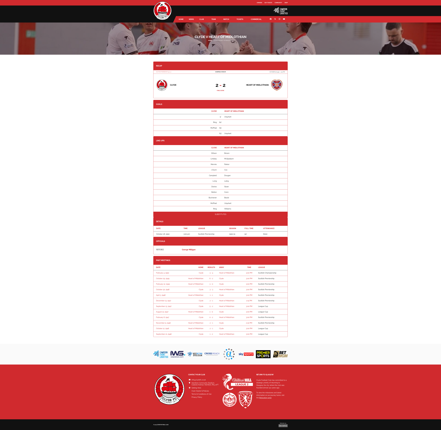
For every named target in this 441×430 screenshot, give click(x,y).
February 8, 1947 (162, 317)
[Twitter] (275, 19)
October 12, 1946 (162, 328)
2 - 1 (211, 301)
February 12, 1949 (163, 284)
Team (213, 19)
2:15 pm (249, 301)
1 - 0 (211, 312)
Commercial (256, 19)
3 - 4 (211, 273)
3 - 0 (211, 284)
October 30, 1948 (162, 290)
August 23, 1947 (162, 312)
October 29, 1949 (162, 278)
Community (278, 2)
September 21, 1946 (164, 334)
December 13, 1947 (163, 301)
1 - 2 (211, 334)
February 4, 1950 (162, 273)
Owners (259, 2)
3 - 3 (211, 290)
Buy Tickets (268, 2)
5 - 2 (211, 306)
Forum (259, 7)
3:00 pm (249, 273)
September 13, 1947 (163, 306)
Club (201, 19)
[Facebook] (271, 19)
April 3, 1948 (160, 295)
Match (226, 19)
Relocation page (265, 398)
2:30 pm (249, 323)
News (191, 19)
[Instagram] (280, 19)
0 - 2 (211, 317)
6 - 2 (211, 278)
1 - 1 (211, 295)
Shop (286, 2)
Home (181, 19)
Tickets (240, 19)
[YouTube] (284, 19)
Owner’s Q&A (261, 9)
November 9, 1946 (163, 323)
